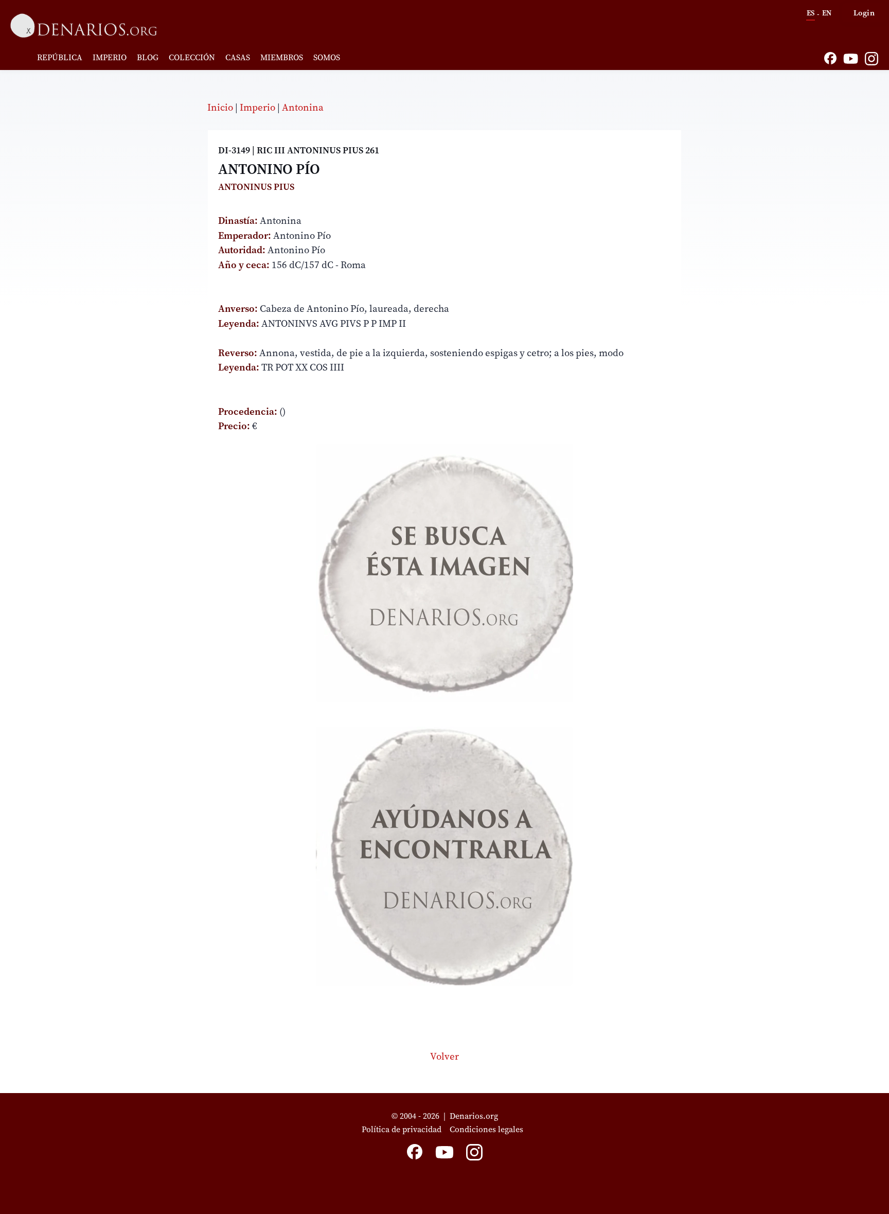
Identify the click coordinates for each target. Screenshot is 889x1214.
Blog (147, 57)
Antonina (303, 107)
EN (826, 13)
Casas (237, 57)
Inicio (220, 107)
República (59, 57)
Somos (326, 57)
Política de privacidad (401, 1129)
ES (810, 13)
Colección (192, 57)
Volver (444, 1056)
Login (864, 12)
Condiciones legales (488, 1129)
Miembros (281, 57)
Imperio (110, 57)
